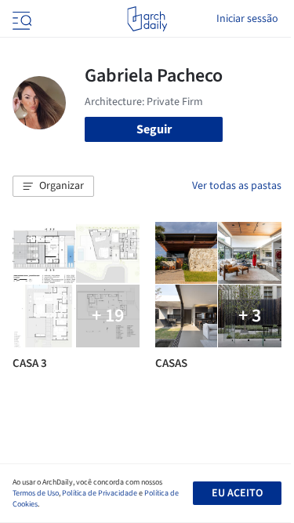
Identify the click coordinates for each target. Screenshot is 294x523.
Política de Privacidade (99, 493)
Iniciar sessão (247, 18)
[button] (53, 187)
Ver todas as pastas (236, 186)
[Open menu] (20, 19)
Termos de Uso (36, 493)
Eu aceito (237, 493)
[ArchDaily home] (147, 18)
